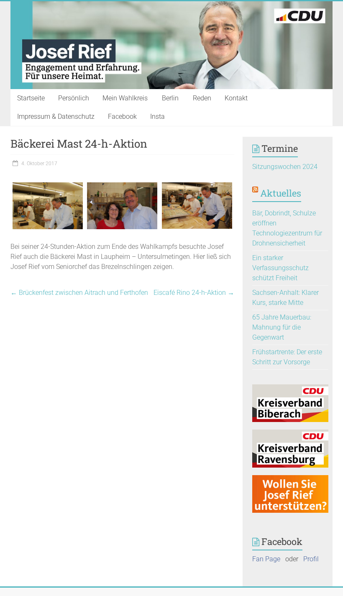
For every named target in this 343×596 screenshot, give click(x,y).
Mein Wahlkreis (125, 98)
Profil (311, 559)
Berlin (170, 98)
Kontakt (236, 98)
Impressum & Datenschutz (56, 116)
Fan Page (266, 559)
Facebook (122, 116)
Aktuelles (280, 193)
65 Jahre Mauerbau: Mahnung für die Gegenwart (281, 327)
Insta (157, 116)
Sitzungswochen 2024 (284, 167)
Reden (202, 98)
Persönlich (73, 98)
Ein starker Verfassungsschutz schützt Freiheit (280, 268)
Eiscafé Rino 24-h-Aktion (194, 293)
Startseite (31, 98)
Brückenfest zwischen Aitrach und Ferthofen (79, 293)
